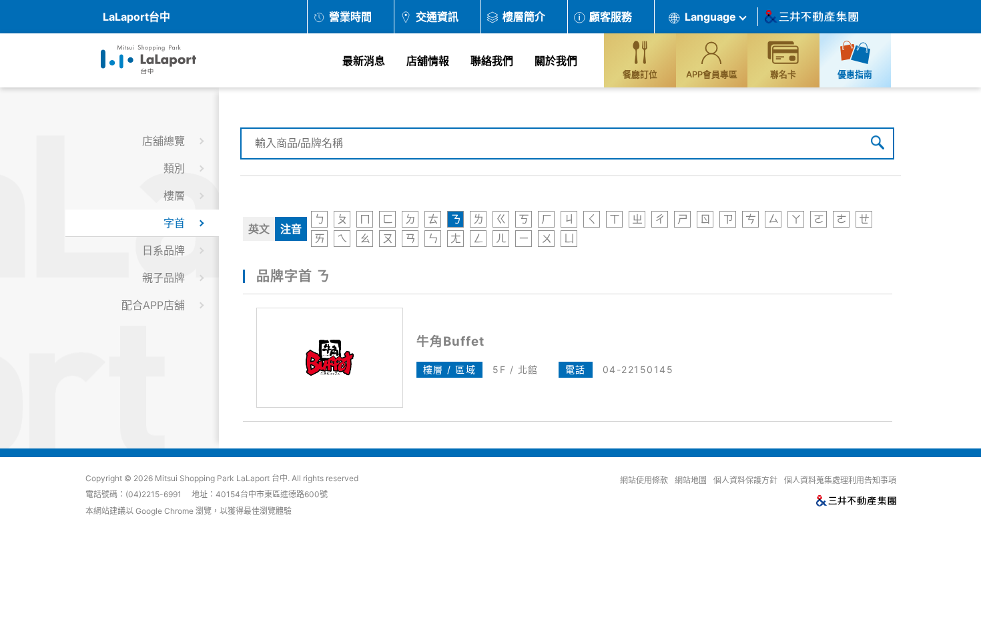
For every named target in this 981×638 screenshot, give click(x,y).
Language (710, 16)
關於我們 (556, 60)
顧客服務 (610, 16)
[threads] (920, 529)
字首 (174, 223)
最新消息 (363, 60)
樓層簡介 (524, 16)
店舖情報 (427, 60)
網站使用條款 (644, 480)
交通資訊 (437, 16)
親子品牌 (163, 277)
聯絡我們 (491, 60)
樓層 (174, 195)
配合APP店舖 (153, 305)
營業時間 (350, 16)
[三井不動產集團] (665, 502)
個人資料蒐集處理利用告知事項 (840, 480)
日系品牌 (163, 250)
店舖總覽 (163, 140)
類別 (174, 168)
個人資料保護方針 (745, 480)
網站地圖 (691, 480)
